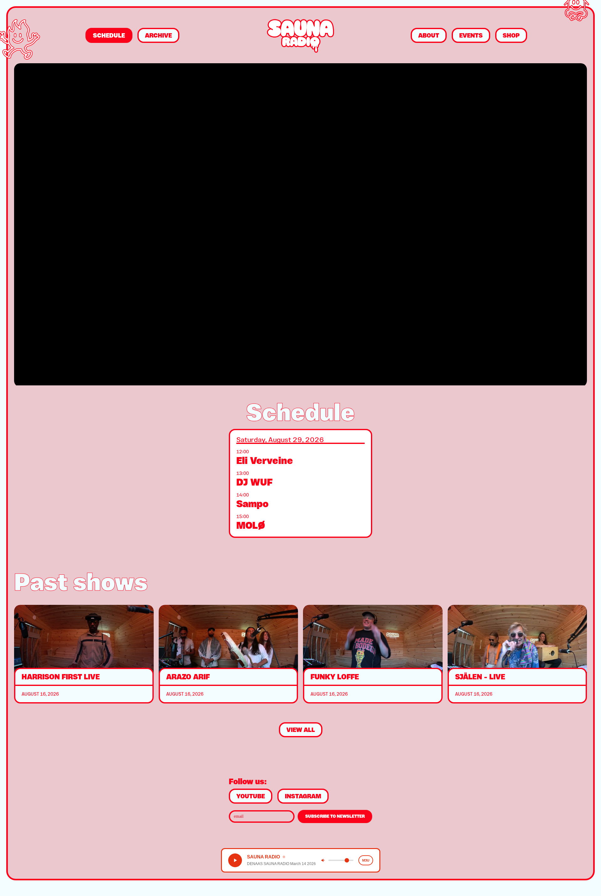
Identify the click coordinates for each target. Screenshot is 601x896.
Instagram (303, 796)
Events (471, 35)
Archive (158, 35)
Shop (511, 35)
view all (300, 730)
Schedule (109, 35)
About (428, 35)
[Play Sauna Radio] (235, 860)
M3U (365, 860)
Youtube (250, 796)
